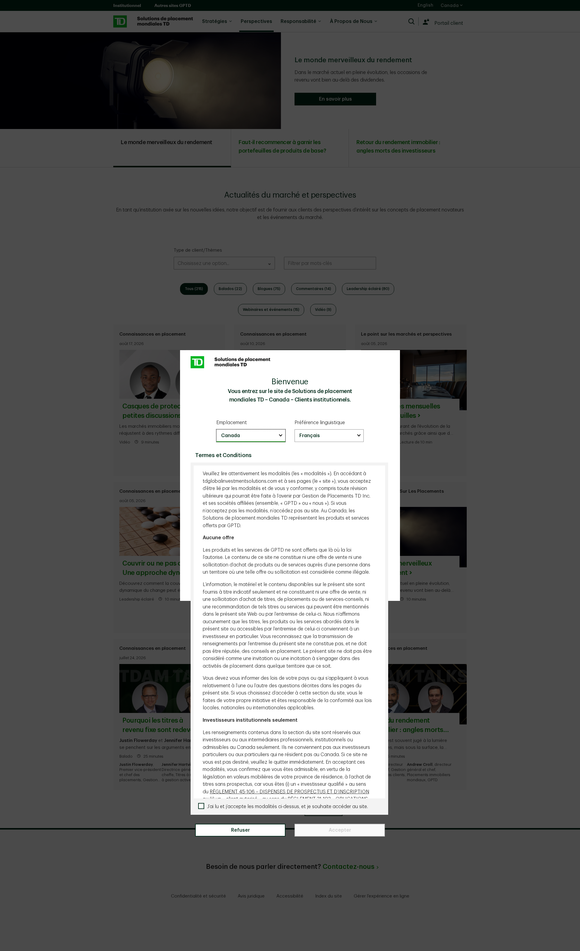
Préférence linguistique (320, 422)
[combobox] (250, 435)
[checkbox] (291, 807)
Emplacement (231, 422)
